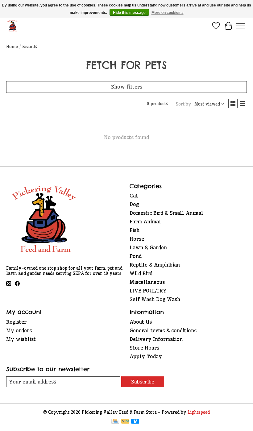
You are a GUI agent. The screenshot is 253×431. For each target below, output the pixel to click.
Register (16, 322)
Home (12, 46)
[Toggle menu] (240, 26)
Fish (134, 230)
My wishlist (21, 339)
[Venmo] (135, 422)
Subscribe (142, 382)
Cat (134, 196)
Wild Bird (141, 273)
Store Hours (144, 348)
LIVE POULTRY (148, 291)
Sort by (183, 104)
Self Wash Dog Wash (155, 299)
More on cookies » (167, 12)
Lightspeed (199, 412)
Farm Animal (145, 221)
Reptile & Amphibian (155, 265)
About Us (141, 322)
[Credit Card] (115, 422)
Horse (137, 239)
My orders (19, 330)
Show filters (126, 87)
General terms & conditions (163, 330)
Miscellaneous (147, 282)
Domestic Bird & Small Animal (166, 213)
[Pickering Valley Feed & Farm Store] (12, 25)
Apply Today (146, 356)
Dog (134, 204)
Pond (136, 256)
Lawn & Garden (148, 247)
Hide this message (129, 12)
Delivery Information (156, 339)
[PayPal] (125, 422)
